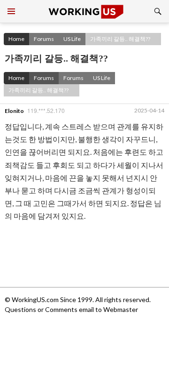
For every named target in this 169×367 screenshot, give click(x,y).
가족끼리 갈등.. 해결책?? (120, 38)
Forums (44, 38)
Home (16, 38)
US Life (72, 38)
